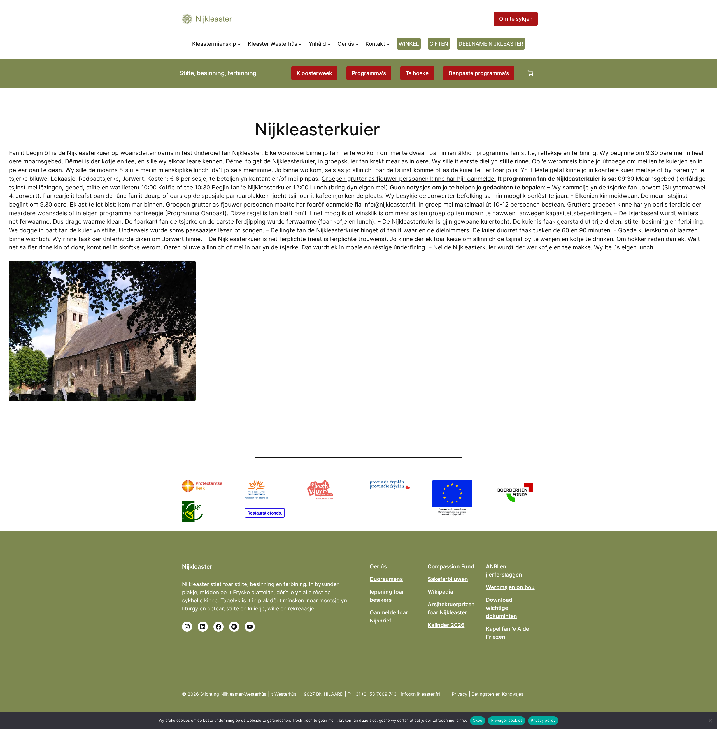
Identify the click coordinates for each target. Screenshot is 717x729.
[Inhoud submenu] (329, 43)
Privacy (459, 694)
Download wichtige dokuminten (501, 607)
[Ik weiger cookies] (710, 720)
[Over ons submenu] (357, 43)
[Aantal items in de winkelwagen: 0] (530, 73)
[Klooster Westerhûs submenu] (300, 43)
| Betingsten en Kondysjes (496, 694)
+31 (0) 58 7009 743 (375, 694)
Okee (477, 720)
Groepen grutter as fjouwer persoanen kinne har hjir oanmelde (409, 178)
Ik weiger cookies (506, 720)
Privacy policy (543, 720)
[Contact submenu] (388, 43)
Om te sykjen (515, 18)
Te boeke (417, 73)
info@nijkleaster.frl (420, 694)
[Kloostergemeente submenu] (239, 43)
